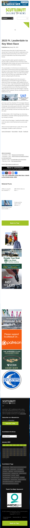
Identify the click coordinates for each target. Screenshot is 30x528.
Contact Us (5, 518)
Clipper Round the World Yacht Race (18, 467)
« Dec (3, 458)
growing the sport (6, 473)
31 (7, 457)
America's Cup (6, 467)
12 (14, 451)
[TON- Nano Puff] (12, 248)
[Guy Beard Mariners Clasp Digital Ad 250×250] (12, 369)
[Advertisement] (12, 299)
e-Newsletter (23, 413)
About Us (24, 517)
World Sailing (17, 481)
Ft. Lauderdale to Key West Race (18, 159)
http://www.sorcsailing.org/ (12, 164)
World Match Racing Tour (8, 481)
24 (7, 455)
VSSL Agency (17, 514)
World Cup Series (22, 479)
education (5, 471)
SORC (15, 177)
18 (10, 453)
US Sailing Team (6, 479)
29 (24, 455)
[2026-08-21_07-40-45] (15, 5)
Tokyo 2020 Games (15, 477)
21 (21, 453)
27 (17, 455)
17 (7, 453)
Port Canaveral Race (16, 161)
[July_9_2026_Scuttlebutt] (12, 268)
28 (21, 455)
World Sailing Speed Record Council (10, 483)
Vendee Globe (14, 479)
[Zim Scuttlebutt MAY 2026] (12, 328)
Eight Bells (11, 471)
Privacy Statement (7, 517)
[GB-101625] (15, 100)
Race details (15, 131)
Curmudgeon (20, 469)
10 (7, 451)
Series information (6, 131)
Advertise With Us (17, 517)
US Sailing (22, 477)
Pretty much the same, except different (18, 204)
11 (10, 451)
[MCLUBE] (12, 288)
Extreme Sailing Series (19, 471)
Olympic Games (22, 473)
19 (14, 453)
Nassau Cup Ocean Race (18, 154)
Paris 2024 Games (6, 475)
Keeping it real (15, 473)
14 (21, 451)
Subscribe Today (10, 423)
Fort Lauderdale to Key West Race (15, 175)
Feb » (7, 458)
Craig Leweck (13, 469)
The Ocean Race (6, 477)
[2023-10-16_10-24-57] (14, 500)
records (13, 475)
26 (14, 455)
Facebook (25, 131)
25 (10, 455)
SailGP (17, 475)
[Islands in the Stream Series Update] (7, 205)
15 (24, 451)
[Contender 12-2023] (12, 389)
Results (20, 131)
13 (17, 451)
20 (17, 453)
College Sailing (6, 469)
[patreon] (12, 349)
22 (24, 453)
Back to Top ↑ (15, 223)
